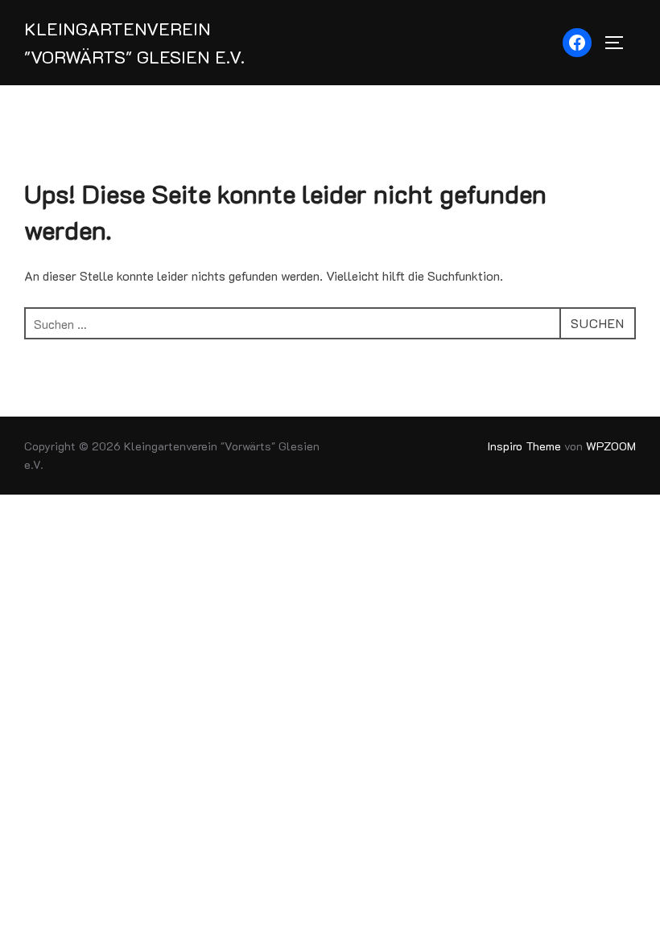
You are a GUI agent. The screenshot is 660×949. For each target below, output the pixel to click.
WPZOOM (611, 446)
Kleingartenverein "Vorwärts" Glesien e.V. (134, 42)
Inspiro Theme (524, 446)
